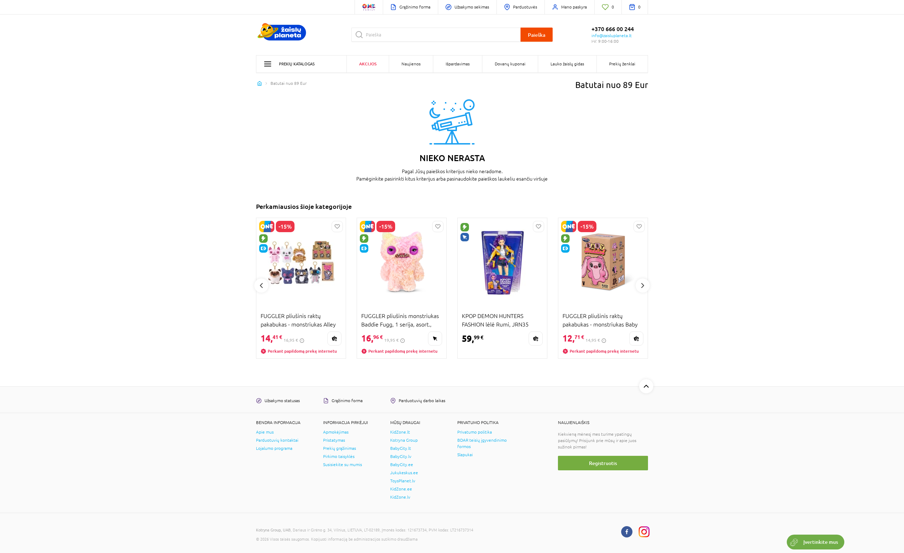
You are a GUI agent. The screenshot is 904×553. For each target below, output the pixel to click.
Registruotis (603, 463)
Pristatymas (334, 440)
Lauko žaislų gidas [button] (567, 63)
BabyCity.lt (400, 448)
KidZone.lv (400, 497)
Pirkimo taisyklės (339, 456)
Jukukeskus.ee (404, 472)
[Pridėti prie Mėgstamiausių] (337, 226)
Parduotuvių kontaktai (277, 440)
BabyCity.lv (400, 456)
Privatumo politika (474, 432)
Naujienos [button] (411, 63)
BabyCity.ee (401, 464)
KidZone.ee (401, 489)
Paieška (536, 35)
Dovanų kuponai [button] (510, 63)
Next (643, 285)
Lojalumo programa (274, 448)
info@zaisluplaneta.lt (611, 35)
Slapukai (465, 454)
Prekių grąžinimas (339, 448)
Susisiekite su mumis (342, 464)
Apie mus (265, 432)
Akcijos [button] (367, 63)
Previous (261, 285)
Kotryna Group (404, 440)
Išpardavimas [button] (458, 63)
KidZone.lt (400, 432)
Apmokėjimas (336, 432)
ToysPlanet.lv (402, 480)
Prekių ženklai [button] (622, 63)
